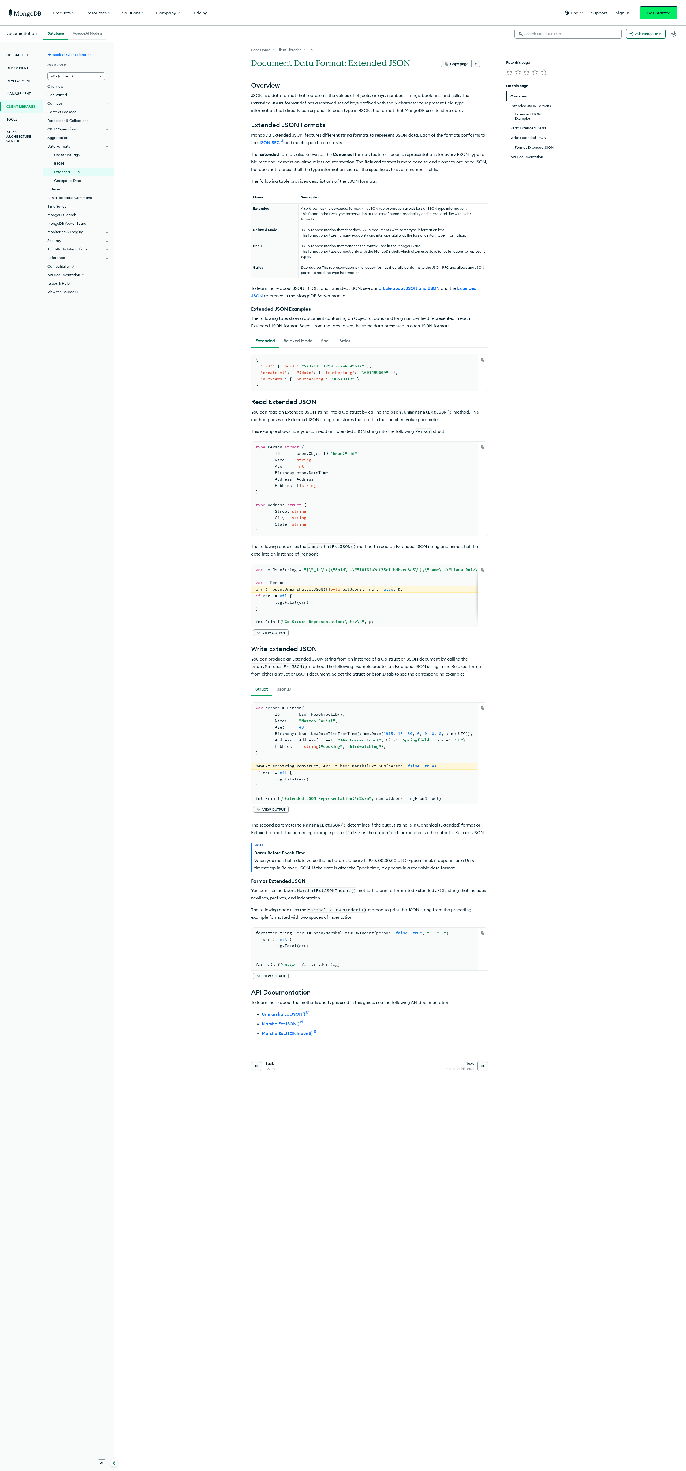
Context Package (62, 112)
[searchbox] (568, 34)
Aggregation (57, 138)
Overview (55, 86)
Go (310, 50)
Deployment (17, 68)
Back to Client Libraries (72, 54)
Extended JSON (67, 172)
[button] (574, 12)
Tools (11, 119)
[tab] (265, 341)
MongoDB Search (61, 215)
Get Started (659, 13)
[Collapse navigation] (114, 1462)
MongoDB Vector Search (67, 223)
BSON (59, 163)
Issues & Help (58, 283)
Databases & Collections (67, 120)
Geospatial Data (67, 180)
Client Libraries (289, 50)
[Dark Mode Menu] (673, 33)
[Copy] (482, 359)
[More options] (475, 63)
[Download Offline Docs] (102, 1462)
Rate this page (518, 62)
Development (18, 81)
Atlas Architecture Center (18, 136)
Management (18, 94)
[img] (509, 72)
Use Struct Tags (67, 155)
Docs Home (260, 50)
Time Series (56, 206)
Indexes (54, 189)
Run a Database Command (69, 198)
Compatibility (58, 266)
